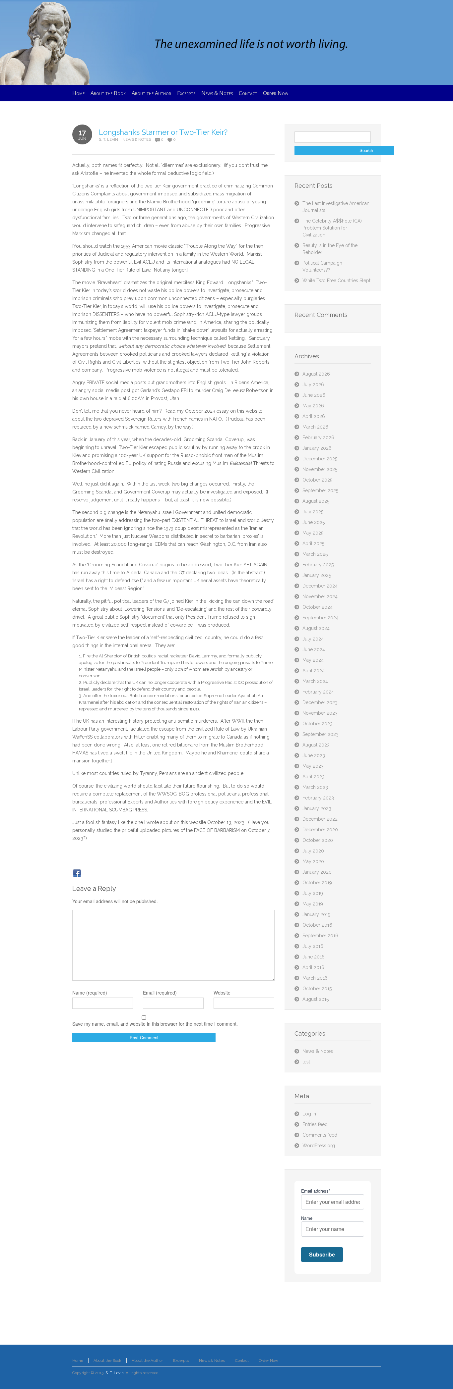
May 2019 (312, 903)
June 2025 (313, 522)
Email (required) (160, 992)
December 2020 (320, 829)
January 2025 (316, 575)
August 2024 (316, 628)
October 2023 (317, 723)
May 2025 (312, 533)
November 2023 (320, 713)
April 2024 (313, 670)
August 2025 (315, 501)
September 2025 (320, 490)
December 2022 (320, 819)
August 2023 (316, 744)
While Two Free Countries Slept (336, 280)
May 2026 (313, 405)
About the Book (107, 1360)
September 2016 (320, 935)
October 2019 (317, 882)
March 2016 (315, 978)
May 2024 (313, 660)
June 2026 (313, 395)
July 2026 (313, 384)
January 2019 (316, 914)
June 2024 (313, 649)
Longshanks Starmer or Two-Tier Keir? (163, 132)
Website (222, 992)
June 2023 (313, 755)
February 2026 (318, 437)
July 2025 (312, 511)
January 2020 (317, 872)
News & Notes (136, 139)
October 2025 (317, 480)
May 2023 (313, 766)
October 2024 (317, 607)
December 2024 (320, 586)
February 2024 (318, 691)
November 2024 (320, 596)
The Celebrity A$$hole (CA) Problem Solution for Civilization (332, 227)
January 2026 (317, 448)
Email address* (315, 1191)
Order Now (268, 1360)
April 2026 (313, 416)
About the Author (147, 1360)
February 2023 (318, 797)
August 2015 (315, 999)
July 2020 (313, 850)
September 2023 (320, 734)
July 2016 (312, 946)
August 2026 (316, 374)
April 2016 (313, 967)
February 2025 (318, 564)
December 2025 (319, 458)
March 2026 (315, 427)
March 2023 (315, 787)
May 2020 (313, 861)
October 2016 (317, 925)
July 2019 (312, 893)
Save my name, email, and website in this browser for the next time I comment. (155, 1023)
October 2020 (317, 840)
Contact (242, 1360)
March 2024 (315, 681)
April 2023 (313, 776)
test (306, 1061)
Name (306, 1218)
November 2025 (319, 469)
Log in (309, 1113)
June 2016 (313, 956)
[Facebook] (77, 873)
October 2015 (317, 988)
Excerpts (181, 1360)
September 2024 (320, 617)
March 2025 (315, 554)
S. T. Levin (108, 139)
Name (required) (89, 992)
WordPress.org (318, 1145)
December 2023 (320, 702)
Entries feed (315, 1124)
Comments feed (319, 1135)
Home (77, 1360)
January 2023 (316, 808)
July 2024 (313, 639)
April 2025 (313, 543)
